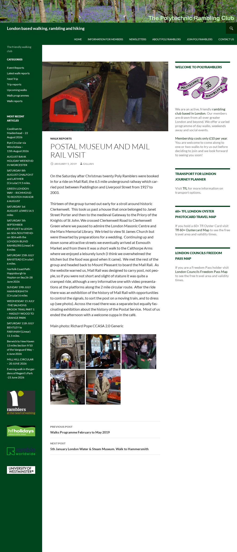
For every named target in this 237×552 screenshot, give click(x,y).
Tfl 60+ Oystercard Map (192, 230)
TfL (185, 188)
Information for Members (105, 39)
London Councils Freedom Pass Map (201, 272)
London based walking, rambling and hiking (45, 28)
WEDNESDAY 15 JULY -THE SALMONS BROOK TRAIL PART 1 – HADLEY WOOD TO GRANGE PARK (20, 309)
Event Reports (15, 67)
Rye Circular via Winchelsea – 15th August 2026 (18, 147)
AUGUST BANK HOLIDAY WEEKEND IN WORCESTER (20, 161)
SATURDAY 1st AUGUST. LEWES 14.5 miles (20, 211)
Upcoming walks (17, 90)
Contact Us (226, 39)
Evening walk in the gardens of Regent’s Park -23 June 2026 (21, 373)
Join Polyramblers (199, 39)
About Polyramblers (166, 39)
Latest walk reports (18, 73)
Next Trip (12, 79)
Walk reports (61, 138)
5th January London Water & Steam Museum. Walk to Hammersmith (99, 446)
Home (78, 39)
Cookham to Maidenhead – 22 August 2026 (17, 133)
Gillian (88, 163)
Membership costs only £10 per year (201, 138)
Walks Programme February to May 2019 (80, 429)
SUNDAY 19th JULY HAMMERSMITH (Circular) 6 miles (19, 291)
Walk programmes (18, 95)
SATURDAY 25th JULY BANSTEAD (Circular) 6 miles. (20, 259)
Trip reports (14, 84)
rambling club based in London (200, 111)
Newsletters (137, 39)
